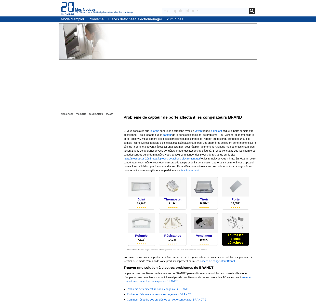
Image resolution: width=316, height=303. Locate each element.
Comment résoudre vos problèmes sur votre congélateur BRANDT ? (166, 299)
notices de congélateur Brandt (217, 261)
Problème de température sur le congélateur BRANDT (158, 289)
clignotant (216, 131)
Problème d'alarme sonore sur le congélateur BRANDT (159, 294)
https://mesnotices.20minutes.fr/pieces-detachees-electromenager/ (162, 158)
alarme (155, 131)
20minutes (175, 19)
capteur (167, 134)
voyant (198, 131)
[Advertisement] (158, 86)
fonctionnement (190, 170)
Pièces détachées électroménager (135, 19)
